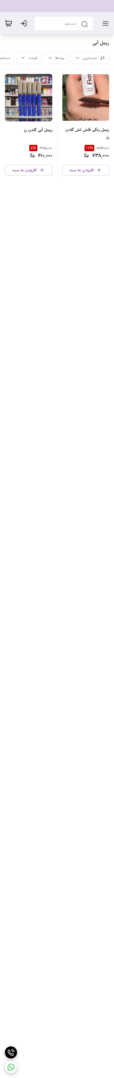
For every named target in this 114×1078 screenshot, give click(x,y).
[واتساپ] (11, 1067)
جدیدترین (90, 58)
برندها (59, 58)
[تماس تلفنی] (11, 1052)
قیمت (32, 58)
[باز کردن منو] (104, 23)
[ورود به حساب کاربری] (24, 23)
